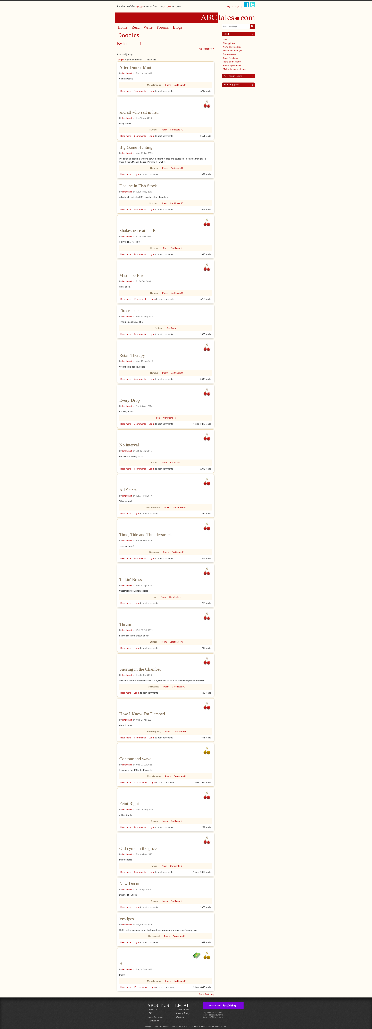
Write (148, 27)
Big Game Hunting (135, 147)
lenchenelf (132, 43)
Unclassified (153, 686)
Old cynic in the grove (138, 848)
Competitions (229, 54)
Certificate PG (176, 129)
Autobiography (154, 731)
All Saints (128, 489)
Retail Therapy (132, 355)
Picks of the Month (232, 61)
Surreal (154, 462)
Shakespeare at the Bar (139, 230)
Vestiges (126, 918)
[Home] (186, 17)
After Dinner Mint (135, 67)
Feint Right (129, 803)
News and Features (232, 47)
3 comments (140, 254)
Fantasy (158, 328)
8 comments (140, 136)
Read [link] (226, 34)
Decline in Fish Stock (138, 185)
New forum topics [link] (233, 76)
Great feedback (230, 58)
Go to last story (206, 49)
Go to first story (206, 994)
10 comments (140, 782)
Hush (124, 963)
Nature (154, 866)
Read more (125, 91)
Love (154, 597)
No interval (129, 445)
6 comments (140, 334)
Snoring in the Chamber (140, 669)
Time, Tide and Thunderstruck (145, 534)
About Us (153, 1009)
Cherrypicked (229, 43)
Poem (168, 85)
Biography (154, 552)
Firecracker (129, 310)
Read (136, 27)
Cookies (180, 1017)
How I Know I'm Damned (142, 713)
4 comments (140, 209)
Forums (163, 27)
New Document (133, 883)
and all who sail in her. (139, 112)
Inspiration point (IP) (232, 50)
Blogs (177, 27)
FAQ (150, 1013)
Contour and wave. (135, 758)
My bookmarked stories (234, 69)
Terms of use (182, 1009)
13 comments (140, 299)
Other (165, 248)
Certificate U (180, 85)
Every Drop (129, 400)
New (225, 39)
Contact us (154, 1020)
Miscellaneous (154, 85)
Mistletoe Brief (132, 275)
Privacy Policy (183, 1013)
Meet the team (156, 1017)
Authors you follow (232, 65)
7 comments (140, 91)
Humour (153, 129)
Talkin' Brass (130, 579)
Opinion (154, 821)
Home (122, 27)
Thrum (125, 624)
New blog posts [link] (231, 84)
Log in (121, 59)
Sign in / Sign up (234, 6)
